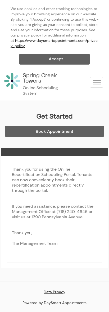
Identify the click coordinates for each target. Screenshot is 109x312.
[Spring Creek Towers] (12, 81)
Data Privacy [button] (54, 292)
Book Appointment (54, 131)
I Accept (55, 59)
